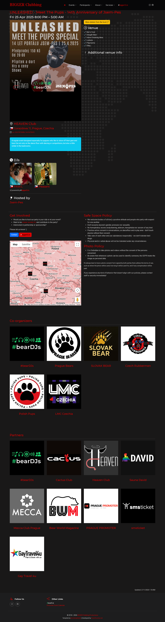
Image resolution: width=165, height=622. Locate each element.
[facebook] (152, 5)
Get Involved (20, 215)
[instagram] (149, 5)
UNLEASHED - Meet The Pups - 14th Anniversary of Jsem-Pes (65, 12)
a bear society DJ (29, 222)
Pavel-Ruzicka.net (97, 618)
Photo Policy (94, 246)
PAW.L (18, 186)
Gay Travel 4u (27, 576)
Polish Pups (27, 413)
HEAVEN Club (25, 124)
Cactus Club (64, 480)
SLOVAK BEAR (101, 365)
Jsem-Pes (16, 202)
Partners (16, 435)
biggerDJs (24, 190)
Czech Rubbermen (138, 365)
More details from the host (96, 22)
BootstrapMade (76, 618)
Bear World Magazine (64, 528)
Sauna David (138, 480)
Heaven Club (101, 480)
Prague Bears (64, 365)
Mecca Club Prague (27, 528)
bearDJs (50, 603)
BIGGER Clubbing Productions (87, 615)
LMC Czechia (64, 413)
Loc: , (23, 132)
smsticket (138, 528)
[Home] (64, 5)
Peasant (44, 186)
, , (34, 128)
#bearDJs (27, 365)
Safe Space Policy (98, 215)
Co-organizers (21, 321)
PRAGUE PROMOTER (101, 528)
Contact (14, 235)
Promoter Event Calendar (56, 605)
